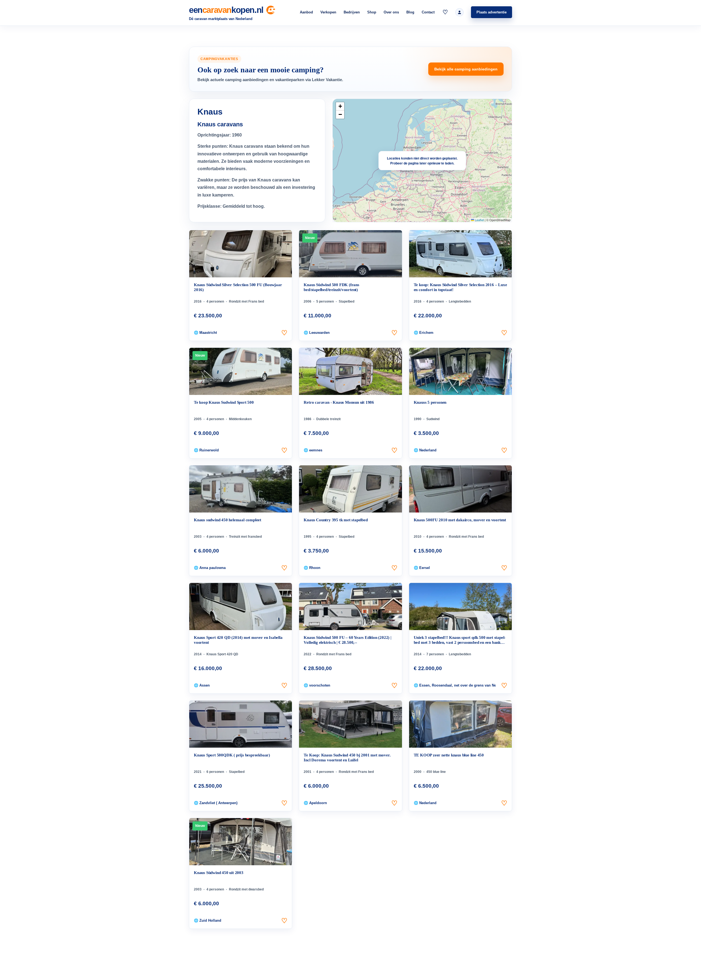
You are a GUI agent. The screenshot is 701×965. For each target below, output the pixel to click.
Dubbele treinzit (328, 419)
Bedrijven (352, 12)
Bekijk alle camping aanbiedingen (466, 69)
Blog (410, 12)
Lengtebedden (460, 301)
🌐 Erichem (423, 333)
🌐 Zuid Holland (207, 920)
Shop (371, 12)
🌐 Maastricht (205, 333)
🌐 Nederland (425, 450)
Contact (428, 12)
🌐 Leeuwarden (317, 333)
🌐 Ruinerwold (206, 450)
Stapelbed (346, 301)
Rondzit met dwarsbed (246, 889)
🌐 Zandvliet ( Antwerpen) (215, 803)
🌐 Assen (202, 685)
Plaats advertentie (491, 12)
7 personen (435, 654)
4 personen (215, 301)
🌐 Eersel (422, 568)
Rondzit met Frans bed (246, 301)
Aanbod (306, 12)
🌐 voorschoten (317, 685)
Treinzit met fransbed (245, 537)
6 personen (215, 772)
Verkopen (328, 12)
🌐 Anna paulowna (210, 568)
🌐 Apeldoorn (315, 803)
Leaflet (479, 220)
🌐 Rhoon (312, 568)
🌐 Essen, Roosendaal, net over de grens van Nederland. (455, 685)
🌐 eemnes (313, 450)
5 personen (325, 301)
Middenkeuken (240, 419)
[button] (340, 106)
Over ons (391, 12)
